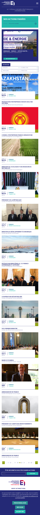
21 (24, 463)
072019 (4, 193)
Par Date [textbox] (5, 67)
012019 (4, 353)
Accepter (20, 511)
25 (29, 463)
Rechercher (6, 64)
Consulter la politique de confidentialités (26, 497)
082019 (4, 321)
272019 (4, 385)
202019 (4, 449)
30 (31, 463)
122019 (4, 160)
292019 (4, 225)
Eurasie (11, 94)
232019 (4, 256)
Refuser (20, 507)
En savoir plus (10, 58)
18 (17, 463)
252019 (4, 417)
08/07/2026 (11, 56)
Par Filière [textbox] (6, 70)
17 (15, 463)
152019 (4, 128)
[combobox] (11, 67)
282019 (4, 95)
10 (10, 463)
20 (21, 463)
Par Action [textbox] (24, 70)
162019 (4, 290)
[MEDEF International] (10, 3)
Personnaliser (20, 503)
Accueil (5, 23)
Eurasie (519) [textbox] (24, 67)
